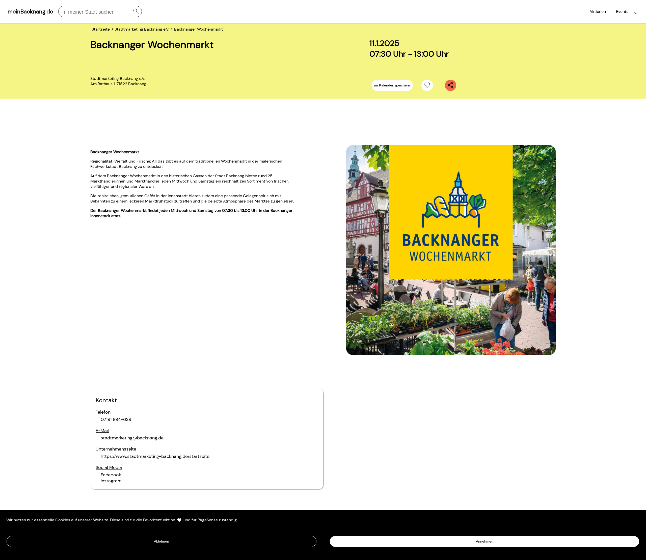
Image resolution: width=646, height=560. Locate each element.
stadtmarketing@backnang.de (132, 438)
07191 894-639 (116, 419)
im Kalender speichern (392, 85)
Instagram (111, 481)
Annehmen (484, 541)
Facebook (111, 475)
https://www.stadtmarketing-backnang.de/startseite (155, 456)
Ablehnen (161, 541)
